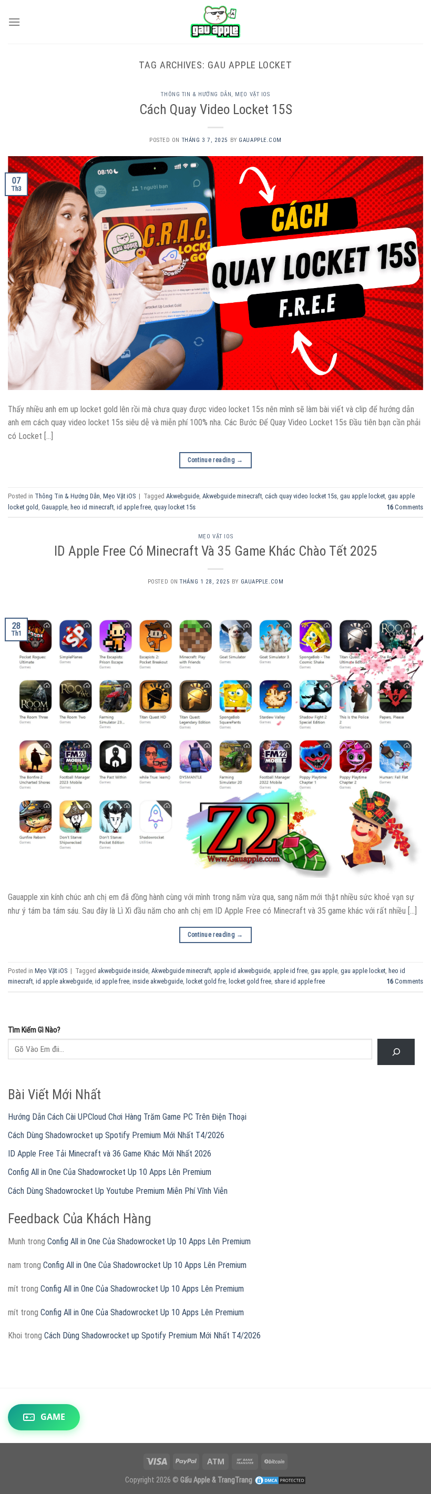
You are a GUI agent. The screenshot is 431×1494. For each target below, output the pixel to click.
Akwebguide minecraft (232, 496)
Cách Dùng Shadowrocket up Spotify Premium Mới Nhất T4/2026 (116, 1135)
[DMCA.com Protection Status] (280, 1480)
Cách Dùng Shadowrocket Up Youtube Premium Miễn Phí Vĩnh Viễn (118, 1191)
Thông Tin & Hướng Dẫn (196, 94)
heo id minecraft (92, 507)
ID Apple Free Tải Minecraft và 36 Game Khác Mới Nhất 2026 (109, 1154)
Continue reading (215, 460)
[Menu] (14, 22)
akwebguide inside (123, 971)
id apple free (134, 507)
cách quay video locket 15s (301, 496)
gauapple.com (260, 140)
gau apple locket (362, 496)
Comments (405, 507)
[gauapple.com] (215, 22)
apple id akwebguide (242, 971)
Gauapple (54, 507)
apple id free (290, 971)
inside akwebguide (157, 981)
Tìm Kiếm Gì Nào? (34, 1030)
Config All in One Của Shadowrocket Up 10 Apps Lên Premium (109, 1172)
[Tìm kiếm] (396, 1052)
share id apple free (299, 981)
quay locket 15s (175, 507)
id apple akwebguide (64, 981)
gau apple (324, 971)
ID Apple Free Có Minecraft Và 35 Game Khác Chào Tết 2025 (215, 551)
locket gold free (250, 981)
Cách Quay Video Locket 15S (215, 109)
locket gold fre (205, 981)
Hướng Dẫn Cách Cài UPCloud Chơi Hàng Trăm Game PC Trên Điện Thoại (127, 1117)
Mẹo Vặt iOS (252, 94)
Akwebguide (182, 496)
